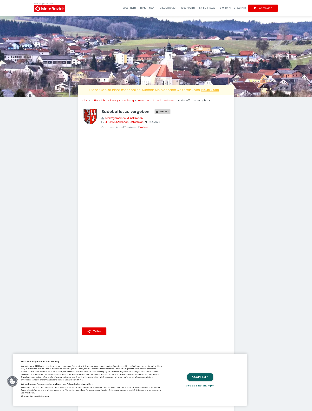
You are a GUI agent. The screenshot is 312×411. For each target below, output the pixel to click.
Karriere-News (207, 8)
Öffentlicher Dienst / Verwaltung (113, 100)
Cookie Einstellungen (200, 385)
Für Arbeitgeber (167, 8)
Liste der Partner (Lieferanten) (35, 396)
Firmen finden (147, 8)
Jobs (84, 100)
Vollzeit (144, 127)
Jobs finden (129, 8)
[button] (12, 381)
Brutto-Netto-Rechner (233, 8)
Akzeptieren (200, 377)
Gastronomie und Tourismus (156, 100)
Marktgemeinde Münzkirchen (124, 118)
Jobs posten (188, 8)
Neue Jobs (210, 90)
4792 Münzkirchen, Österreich (124, 122)
